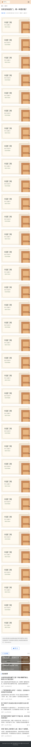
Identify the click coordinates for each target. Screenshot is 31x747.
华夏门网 (3, 13)
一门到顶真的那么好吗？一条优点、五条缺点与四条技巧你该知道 (15, 691)
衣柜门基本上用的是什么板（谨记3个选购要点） (15, 729)
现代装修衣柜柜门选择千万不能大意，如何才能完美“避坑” (15, 717)
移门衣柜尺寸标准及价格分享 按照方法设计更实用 (15, 704)
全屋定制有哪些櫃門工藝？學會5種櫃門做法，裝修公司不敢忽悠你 (15, 678)
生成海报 (5, 653)
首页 (2, 6)
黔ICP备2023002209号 (24, 743)
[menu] (28, 2)
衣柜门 (21, 13)
